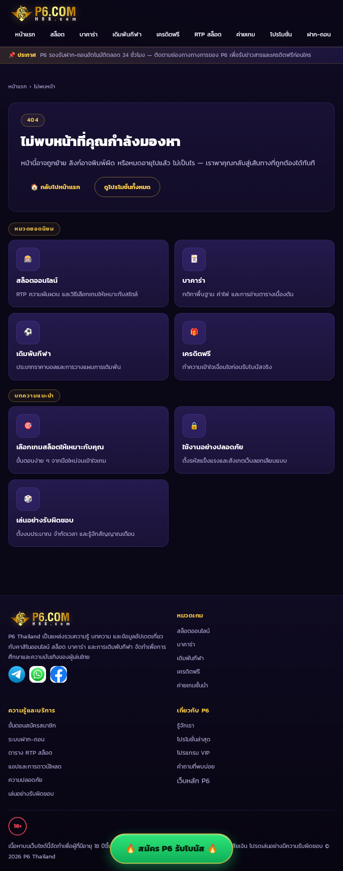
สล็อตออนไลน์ (193, 631)
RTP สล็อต (208, 34)
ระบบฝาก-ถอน (26, 739)
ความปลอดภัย (25, 780)
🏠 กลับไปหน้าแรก (55, 187)
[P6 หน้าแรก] (43, 13)
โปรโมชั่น (281, 34)
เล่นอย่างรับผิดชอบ (31, 793)
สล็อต (57, 34)
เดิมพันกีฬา (127, 34)
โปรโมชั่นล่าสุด (193, 739)
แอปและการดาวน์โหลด (34, 766)
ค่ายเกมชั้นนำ (192, 685)
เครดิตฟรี (167, 34)
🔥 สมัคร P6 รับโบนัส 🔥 (171, 848)
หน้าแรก (25, 34)
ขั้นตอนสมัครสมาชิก (32, 725)
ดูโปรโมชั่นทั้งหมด (127, 187)
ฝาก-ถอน (319, 34)
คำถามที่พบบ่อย (196, 766)
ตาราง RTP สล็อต (30, 752)
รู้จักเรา (185, 725)
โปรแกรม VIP (193, 752)
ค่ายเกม (245, 34)
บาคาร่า (88, 34)
